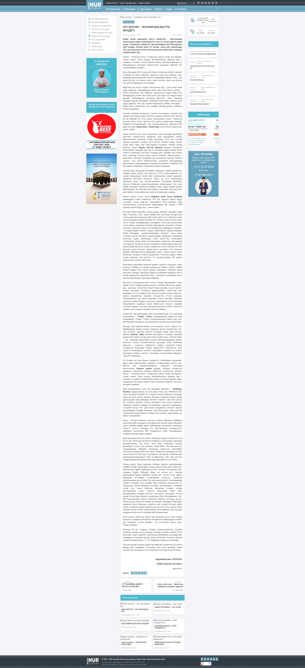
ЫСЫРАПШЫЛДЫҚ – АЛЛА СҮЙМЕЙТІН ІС (165, 627)
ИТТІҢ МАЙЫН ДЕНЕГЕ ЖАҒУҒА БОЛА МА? (132, 585)
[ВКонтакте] (132, 573)
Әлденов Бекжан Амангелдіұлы (101, 90)
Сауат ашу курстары (128, 3)
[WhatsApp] (142, 573)
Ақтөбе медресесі (100, 22)
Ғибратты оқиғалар (101, 36)
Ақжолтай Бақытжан (198, 92)
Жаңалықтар (194, 62)
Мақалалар (128, 22)
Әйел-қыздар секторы (102, 32)
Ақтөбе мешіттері (100, 18)
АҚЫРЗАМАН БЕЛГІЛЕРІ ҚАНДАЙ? (135, 624)
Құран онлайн (144, 3)
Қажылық (96, 43)
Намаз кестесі (111, 3)
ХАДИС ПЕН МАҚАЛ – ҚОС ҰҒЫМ (168, 607)
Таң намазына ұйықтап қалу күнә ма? (202, 67)
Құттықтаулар (98, 39)
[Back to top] (298, 661)
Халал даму (97, 46)
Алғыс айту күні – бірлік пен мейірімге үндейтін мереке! (170, 585)
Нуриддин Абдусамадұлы (199, 104)
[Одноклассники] (135, 573)
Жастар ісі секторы (100, 29)
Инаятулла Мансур (196, 80)
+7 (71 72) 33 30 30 (203, 166)
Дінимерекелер (213, 20)
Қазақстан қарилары (101, 25)
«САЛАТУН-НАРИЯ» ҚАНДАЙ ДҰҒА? (203, 54)
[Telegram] (145, 573)
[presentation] (89, 82)
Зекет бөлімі (97, 50)
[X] (138, 573)
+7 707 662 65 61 (203, 174)
